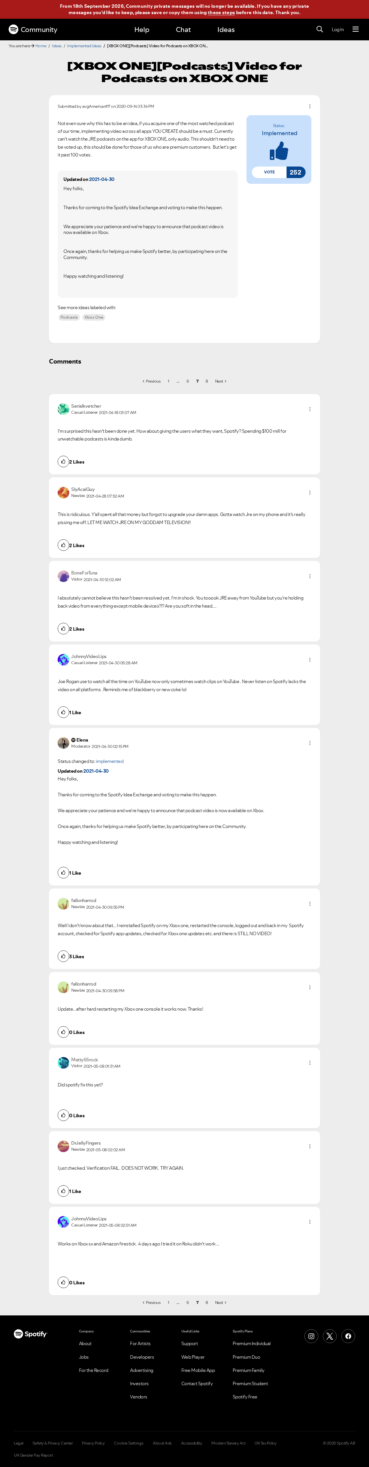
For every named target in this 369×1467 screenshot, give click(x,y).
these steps (221, 12)
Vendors (138, 1397)
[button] (269, 172)
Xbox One (93, 317)
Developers (142, 1357)
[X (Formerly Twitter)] (330, 1336)
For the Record (93, 1370)
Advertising (141, 1370)
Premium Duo (246, 1357)
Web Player (193, 1357)
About (85, 1343)
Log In (338, 29)
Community (39, 29)
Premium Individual (252, 1343)
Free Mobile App (198, 1370)
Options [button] (310, 106)
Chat (183, 29)
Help (141, 29)
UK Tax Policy (266, 1443)
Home (40, 46)
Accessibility (191, 1443)
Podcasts (69, 317)
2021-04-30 (101, 179)
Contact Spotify (197, 1383)
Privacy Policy (93, 1443)
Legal (18, 1443)
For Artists (140, 1343)
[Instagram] (311, 1336)
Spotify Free (245, 1397)
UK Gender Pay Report (33, 1455)
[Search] (320, 29)
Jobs (84, 1357)
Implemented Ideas (84, 46)
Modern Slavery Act (228, 1443)
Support (189, 1343)
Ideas (226, 29)
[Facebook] (348, 1336)
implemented (280, 133)
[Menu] (355, 29)
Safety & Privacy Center (53, 1443)
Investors (139, 1383)
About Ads (162, 1443)
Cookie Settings (129, 1443)
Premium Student (250, 1383)
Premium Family (249, 1370)
